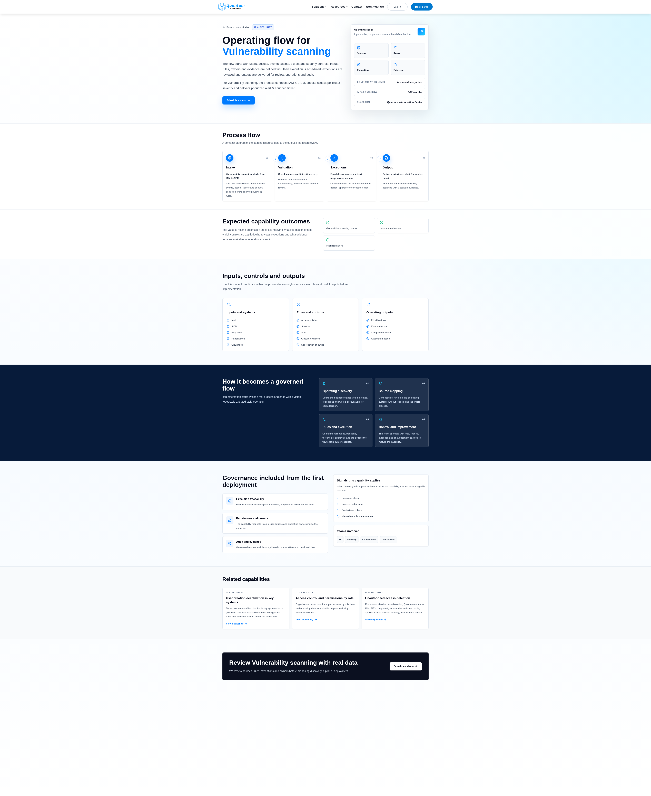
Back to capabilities (237, 27)
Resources (338, 6)
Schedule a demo (236, 100)
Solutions (318, 6)
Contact (356, 6)
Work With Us (375, 6)
